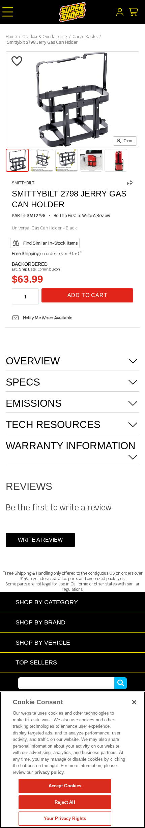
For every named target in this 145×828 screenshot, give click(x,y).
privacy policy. (49, 772)
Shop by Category (47, 602)
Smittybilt (23, 183)
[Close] (134, 702)
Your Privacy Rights (65, 818)
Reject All (65, 802)
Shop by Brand (40, 622)
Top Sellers (36, 662)
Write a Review (40, 540)
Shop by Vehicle (43, 642)
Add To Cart (87, 295)
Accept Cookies (65, 785)
